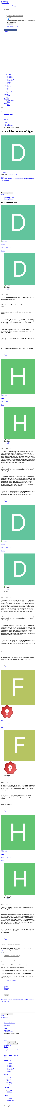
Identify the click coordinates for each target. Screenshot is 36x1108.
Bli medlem (7, 31)
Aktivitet (6, 99)
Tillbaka (9, 1063)
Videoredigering (12, 174)
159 (8, 443)
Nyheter (9, 76)
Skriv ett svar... (5, 962)
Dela (2, 177)
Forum (6, 85)
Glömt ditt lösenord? (12, 26)
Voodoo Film (7, 74)
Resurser (9, 82)
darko (4, 172)
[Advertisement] (18, 54)
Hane (2, 398)
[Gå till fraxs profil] (18, 704)
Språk (5, 1040)
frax (2, 721)
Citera (5, 355)
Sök (8, 88)
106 (8, 776)
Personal (9, 89)
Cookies (6, 1047)
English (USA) (11, 1042)
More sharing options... (6, 192)
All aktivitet (10, 100)
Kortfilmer (10, 80)
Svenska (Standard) (13, 1043)
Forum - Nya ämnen (9, 1023)
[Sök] (1, 111)
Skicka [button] (6, 995)
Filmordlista (10, 79)
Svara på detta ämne (9, 197)
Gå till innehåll (4, 1)
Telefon (6, 989)
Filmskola (10, 77)
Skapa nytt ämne (8, 199)
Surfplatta (6, 988)
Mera (8, 83)
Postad (6, 247)
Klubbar (6, 94)
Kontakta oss (7, 1045)
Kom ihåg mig (11, 20)
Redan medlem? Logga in (11, 5)
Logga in (10, 23)
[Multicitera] (4, 354)
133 (8, 289)
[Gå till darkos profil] (18, 170)
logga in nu (4, 949)
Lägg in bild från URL (13, 980)
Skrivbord (6, 986)
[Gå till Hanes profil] (18, 393)
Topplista (9, 91)
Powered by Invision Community (9, 1049)
